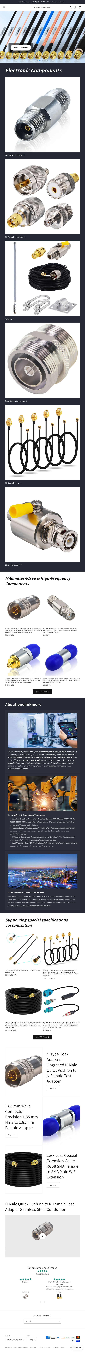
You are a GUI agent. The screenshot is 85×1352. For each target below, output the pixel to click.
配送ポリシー (64, 1347)
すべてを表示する (42, 692)
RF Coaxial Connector (14, 237)
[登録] (58, 1321)
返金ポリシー (33, 1347)
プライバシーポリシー (45, 1347)
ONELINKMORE (13, 1347)
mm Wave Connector (22, 47)
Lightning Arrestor (12, 565)
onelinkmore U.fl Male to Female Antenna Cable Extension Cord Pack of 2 (23, 971)
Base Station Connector (15, 401)
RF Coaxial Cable (12, 483)
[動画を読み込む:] (42, 1236)
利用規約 (56, 1347)
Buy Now (53, 1088)
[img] (42, 1271)
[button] (4, 7)
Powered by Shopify (23, 1347)
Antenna (8, 319)
